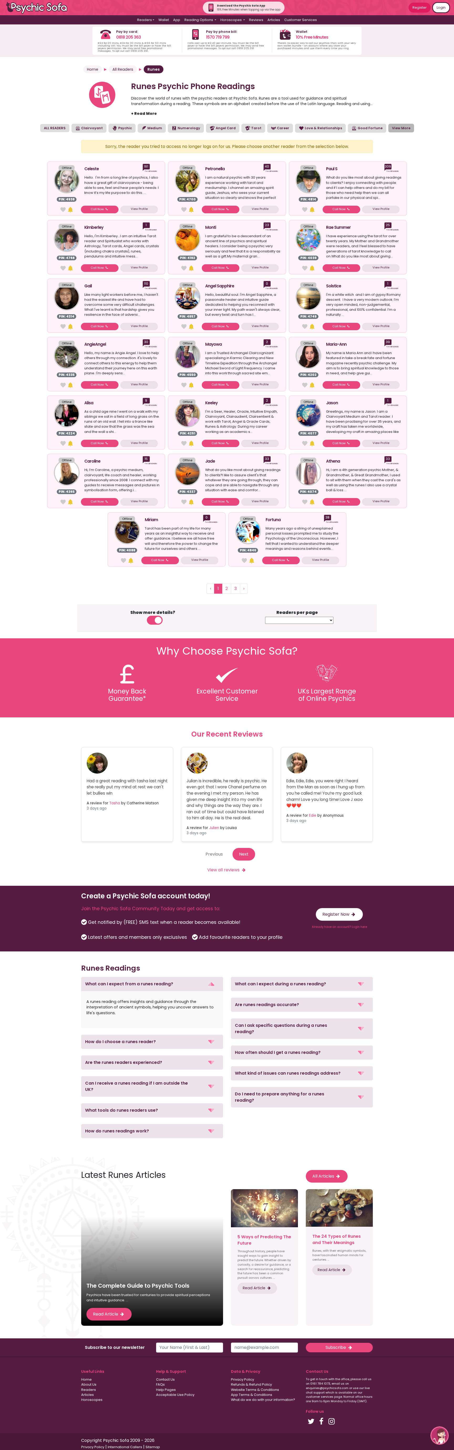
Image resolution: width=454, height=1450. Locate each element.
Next (244, 854)
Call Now (98, 209)
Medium (154, 128)
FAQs (160, 1384)
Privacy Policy (242, 1379)
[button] (152, 984)
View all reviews (224, 870)
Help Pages (166, 1389)
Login (441, 7)
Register (419, 7)
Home (92, 69)
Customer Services (300, 20)
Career (282, 128)
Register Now (336, 914)
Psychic (124, 128)
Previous (214, 854)
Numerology (188, 128)
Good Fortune (370, 128)
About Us (88, 1384)
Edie (312, 815)
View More (401, 128)
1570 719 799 (217, 37)
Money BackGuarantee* (127, 695)
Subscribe (336, 1347)
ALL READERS (55, 128)
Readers (88, 1389)
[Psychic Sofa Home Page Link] (39, 7)
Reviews (256, 20)
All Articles (323, 1176)
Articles (273, 20)
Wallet (163, 20)
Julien (214, 827)
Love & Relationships (323, 128)
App (176, 20)
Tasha (114, 803)
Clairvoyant (91, 128)
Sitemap (153, 1447)
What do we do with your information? (263, 1399)
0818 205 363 (128, 37)
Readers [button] (144, 20)
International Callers (125, 1447)
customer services (319, 1397)
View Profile (139, 209)
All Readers (122, 69)
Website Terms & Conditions (255, 1389)
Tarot (255, 128)
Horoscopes (91, 1399)
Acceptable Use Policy (175, 1394)
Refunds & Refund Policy (251, 1384)
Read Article (106, 1314)
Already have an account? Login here (339, 927)
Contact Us (165, 1379)
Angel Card (225, 128)
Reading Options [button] (199, 20)
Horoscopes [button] (231, 20)
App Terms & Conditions (251, 1394)
